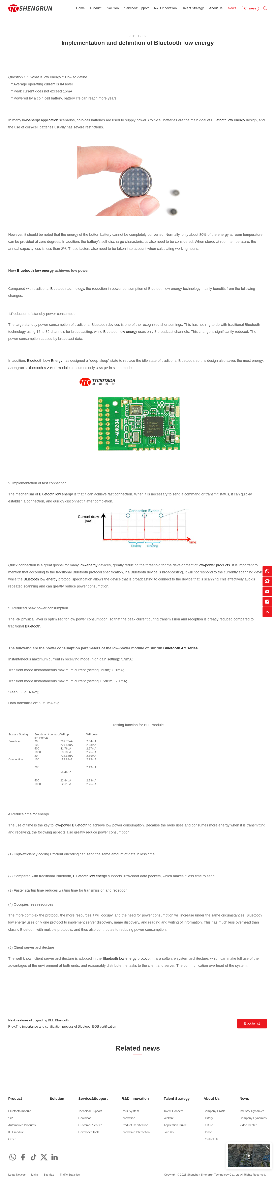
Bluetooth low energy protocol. (127, 958)
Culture (208, 1125)
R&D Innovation (165, 8)
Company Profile (214, 1111)
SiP (10, 1118)
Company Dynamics (253, 1118)
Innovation (128, 1118)
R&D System (130, 1111)
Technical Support (90, 1111)
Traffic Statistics (70, 1174)
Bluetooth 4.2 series (180, 648)
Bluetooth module (19, 1111)
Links (34, 1174)
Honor (208, 1132)
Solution (113, 8)
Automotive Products (22, 1125)
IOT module (16, 1132)
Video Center (248, 1125)
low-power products (214, 565)
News (232, 8)
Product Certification (135, 1125)
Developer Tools (88, 1132)
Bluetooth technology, (68, 289)
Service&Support (136, 8)
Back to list (252, 1023)
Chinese (250, 8)
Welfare (169, 1118)
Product (95, 8)
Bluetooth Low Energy (44, 361)
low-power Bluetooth (71, 825)
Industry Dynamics (252, 1111)
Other (12, 1139)
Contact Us (211, 1139)
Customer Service (90, 1125)
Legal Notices (17, 1174)
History (208, 1118)
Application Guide (175, 1125)
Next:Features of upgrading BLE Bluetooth (38, 1020)
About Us (215, 8)
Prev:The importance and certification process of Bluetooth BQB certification (62, 1026)
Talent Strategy (193, 8)
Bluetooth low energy (228, 120)
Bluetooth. (33, 626)
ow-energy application (40, 120)
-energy (88, 565)
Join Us (169, 1132)
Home (80, 8)
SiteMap (49, 1174)
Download (84, 1118)
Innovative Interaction (136, 1132)
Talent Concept (173, 1111)
